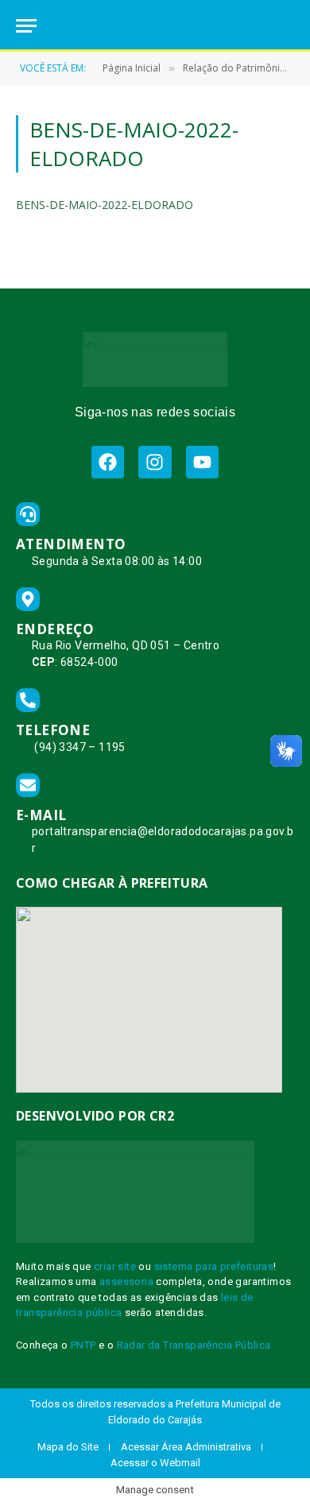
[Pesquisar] (287, 26)
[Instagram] (154, 462)
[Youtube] (202, 462)
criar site (115, 1266)
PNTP (83, 1345)
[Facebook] (107, 462)
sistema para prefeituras (214, 1266)
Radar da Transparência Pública (194, 1345)
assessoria (126, 1281)
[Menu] (26, 26)
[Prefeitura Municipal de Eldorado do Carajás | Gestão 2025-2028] (154, 26)
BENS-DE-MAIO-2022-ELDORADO (104, 204)
